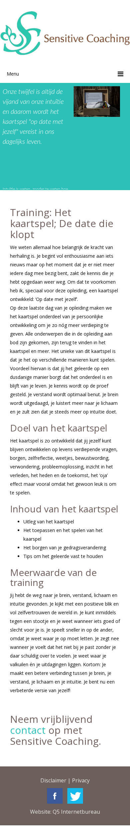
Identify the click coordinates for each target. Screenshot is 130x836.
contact (28, 730)
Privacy (81, 780)
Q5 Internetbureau (76, 811)
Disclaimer (53, 780)
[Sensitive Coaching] (65, 32)
